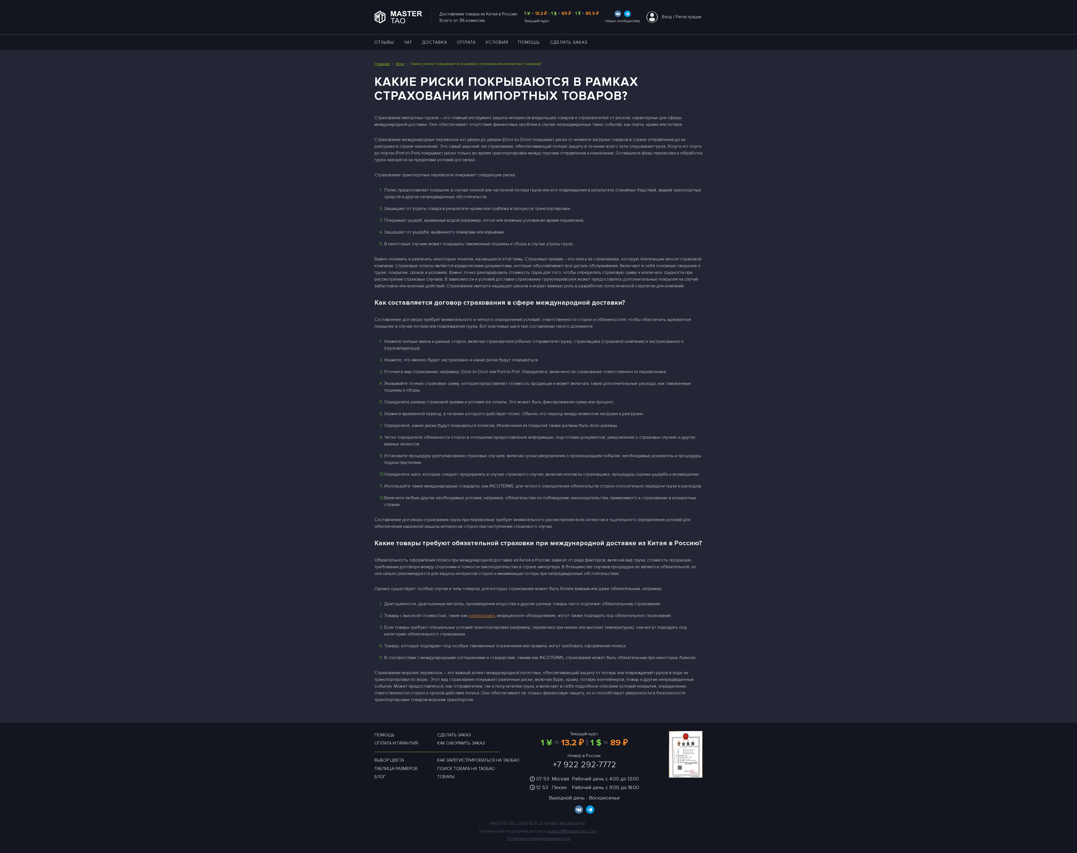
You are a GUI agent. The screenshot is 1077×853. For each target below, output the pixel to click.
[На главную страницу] (402, 17)
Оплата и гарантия (396, 743)
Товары (446, 777)
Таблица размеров (396, 768)
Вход (667, 17)
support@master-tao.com (572, 831)
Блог (380, 777)
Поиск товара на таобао (466, 768)
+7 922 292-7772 (584, 764)
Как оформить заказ (461, 743)
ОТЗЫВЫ (384, 42)
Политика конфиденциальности (538, 838)
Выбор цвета (389, 760)
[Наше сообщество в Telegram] (627, 13)
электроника (482, 615)
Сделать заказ (568, 42)
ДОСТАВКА (434, 42)
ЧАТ (408, 42)
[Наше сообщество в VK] (618, 13)
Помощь (529, 42)
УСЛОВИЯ (496, 42)
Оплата (466, 42)
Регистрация (688, 17)
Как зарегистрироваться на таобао (478, 760)
